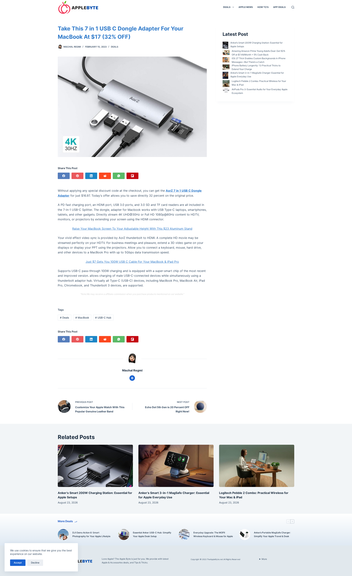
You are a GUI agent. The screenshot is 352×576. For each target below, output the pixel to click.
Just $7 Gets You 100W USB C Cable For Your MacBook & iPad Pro (132, 261)
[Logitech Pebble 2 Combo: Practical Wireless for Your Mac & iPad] (256, 466)
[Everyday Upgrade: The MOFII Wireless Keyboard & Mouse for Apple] (184, 534)
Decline (35, 562)
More (264, 559)
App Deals (279, 7)
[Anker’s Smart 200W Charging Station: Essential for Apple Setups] (95, 466)
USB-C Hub (103, 317)
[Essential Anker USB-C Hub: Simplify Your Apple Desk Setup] (123, 534)
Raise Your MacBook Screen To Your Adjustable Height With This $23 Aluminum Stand (132, 228)
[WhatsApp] (119, 176)
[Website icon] (132, 378)
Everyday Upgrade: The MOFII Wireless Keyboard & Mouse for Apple (213, 534)
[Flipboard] (132, 176)
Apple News (246, 7)
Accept (18, 562)
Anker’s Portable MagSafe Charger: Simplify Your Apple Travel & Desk (272, 534)
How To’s (263, 7)
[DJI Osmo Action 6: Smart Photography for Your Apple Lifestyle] (63, 534)
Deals (226, 7)
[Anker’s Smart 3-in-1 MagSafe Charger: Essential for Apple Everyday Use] (176, 466)
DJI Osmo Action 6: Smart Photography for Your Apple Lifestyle (91, 534)
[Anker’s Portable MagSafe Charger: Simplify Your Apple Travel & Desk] (244, 534)
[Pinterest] (77, 176)
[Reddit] (105, 176)
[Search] (293, 7)
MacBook (82, 317)
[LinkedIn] (91, 176)
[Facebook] (64, 176)
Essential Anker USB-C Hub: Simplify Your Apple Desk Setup (152, 534)
